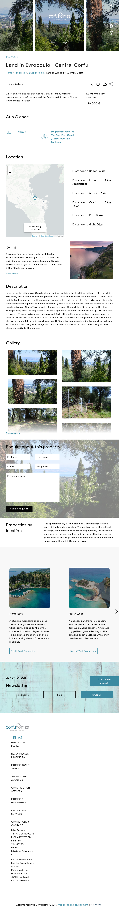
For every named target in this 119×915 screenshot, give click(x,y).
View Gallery (16, 84)
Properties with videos (21, 767)
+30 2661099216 (25, 833)
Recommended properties (20, 755)
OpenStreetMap (47, 236)
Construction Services (20, 789)
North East (16, 613)
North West (76, 613)
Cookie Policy (20, 821)
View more (12, 273)
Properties (21, 72)
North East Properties (23, 651)
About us (17, 780)
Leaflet (34, 236)
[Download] (104, 84)
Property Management (19, 801)
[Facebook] (14, 738)
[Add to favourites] (91, 84)
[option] (59, 25)
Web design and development (73, 904)
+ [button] (10, 168)
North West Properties (83, 651)
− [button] (10, 172)
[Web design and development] (97, 904)
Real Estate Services (18, 812)
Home (9, 72)
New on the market (18, 744)
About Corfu (19, 776)
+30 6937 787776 (22, 837)
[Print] (98, 84)
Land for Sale (36, 72)
